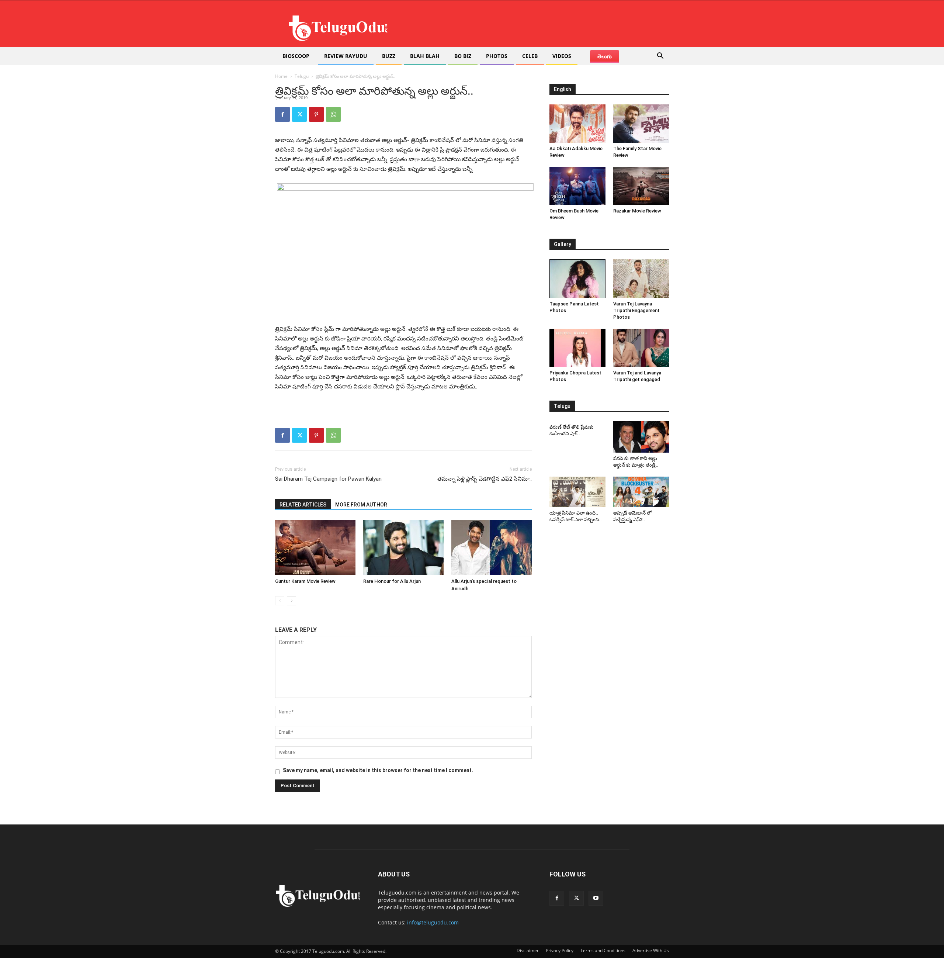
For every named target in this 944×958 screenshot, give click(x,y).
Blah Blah (425, 55)
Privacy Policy (559, 950)
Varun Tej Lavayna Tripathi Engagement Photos (636, 310)
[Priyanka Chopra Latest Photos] (577, 348)
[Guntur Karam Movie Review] (315, 547)
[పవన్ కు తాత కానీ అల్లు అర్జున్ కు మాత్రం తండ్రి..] (641, 437)
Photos (496, 55)
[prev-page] (279, 600)
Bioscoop (295, 55)
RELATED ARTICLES (303, 505)
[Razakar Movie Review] (641, 186)
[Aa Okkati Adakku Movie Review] (577, 123)
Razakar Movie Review (637, 211)
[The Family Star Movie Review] (641, 123)
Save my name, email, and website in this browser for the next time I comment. (378, 770)
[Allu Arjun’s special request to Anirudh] (491, 547)
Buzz (388, 55)
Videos (561, 55)
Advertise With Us (650, 950)
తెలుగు (604, 56)
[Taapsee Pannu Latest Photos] (577, 278)
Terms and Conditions (602, 950)
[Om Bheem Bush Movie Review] (577, 186)
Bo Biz (462, 55)
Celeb (530, 55)
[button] (660, 56)
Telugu (302, 76)
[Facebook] (282, 114)
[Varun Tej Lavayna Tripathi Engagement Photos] (641, 278)
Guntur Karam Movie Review (305, 581)
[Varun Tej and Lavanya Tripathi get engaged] (641, 348)
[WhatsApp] (333, 114)
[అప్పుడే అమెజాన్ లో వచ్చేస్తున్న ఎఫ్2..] (641, 492)
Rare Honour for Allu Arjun (392, 581)
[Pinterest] (316, 114)
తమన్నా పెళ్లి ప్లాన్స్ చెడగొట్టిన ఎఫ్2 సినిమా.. (484, 478)
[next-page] (291, 600)
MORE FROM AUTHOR (361, 505)
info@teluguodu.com (433, 922)
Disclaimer (528, 950)
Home (281, 76)
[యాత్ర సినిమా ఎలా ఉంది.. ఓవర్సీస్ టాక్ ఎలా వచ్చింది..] (577, 492)
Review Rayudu (345, 55)
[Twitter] (299, 114)
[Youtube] (596, 898)
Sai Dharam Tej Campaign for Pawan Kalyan (328, 478)
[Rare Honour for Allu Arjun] (403, 547)
